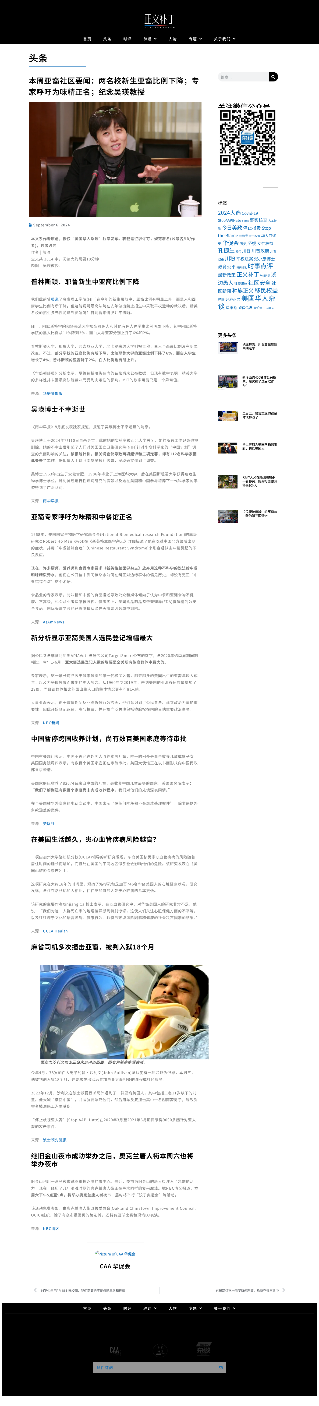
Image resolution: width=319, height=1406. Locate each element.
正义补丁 (248, 274)
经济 (221, 299)
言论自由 (259, 307)
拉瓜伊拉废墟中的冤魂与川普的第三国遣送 (259, 513)
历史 (243, 243)
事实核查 (258, 220)
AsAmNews (53, 622)
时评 (127, 38)
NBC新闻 (51, 722)
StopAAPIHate (229, 220)
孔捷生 (226, 250)
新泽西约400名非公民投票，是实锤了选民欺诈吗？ (259, 381)
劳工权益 (254, 236)
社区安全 (259, 282)
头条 (107, 38)
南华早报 (51, 500)
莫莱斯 (231, 307)
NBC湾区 (51, 1228)
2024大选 (229, 212)
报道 (55, 299)
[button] (223, 139)
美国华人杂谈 (246, 302)
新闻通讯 (242, 267)
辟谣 (147, 38)
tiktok (245, 220)
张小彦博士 (264, 259)
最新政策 (227, 274)
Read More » (250, 354)
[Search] (273, 76)
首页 (87, 38)
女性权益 (265, 243)
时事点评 (260, 265)
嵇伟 (238, 251)
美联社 (49, 823)
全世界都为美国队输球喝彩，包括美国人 (259, 446)
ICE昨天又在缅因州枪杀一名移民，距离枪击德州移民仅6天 (259, 481)
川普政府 (260, 250)
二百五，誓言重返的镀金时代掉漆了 (259, 415)
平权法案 (244, 259)
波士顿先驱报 (55, 1139)
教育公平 (227, 266)
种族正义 (243, 290)
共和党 (243, 235)
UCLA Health (55, 931)
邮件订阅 (104, 1367)
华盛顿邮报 (53, 393)
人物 (173, 38)
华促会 (231, 243)
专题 (193, 38)
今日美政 (232, 227)
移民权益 (266, 290)
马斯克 (270, 308)
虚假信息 (245, 307)
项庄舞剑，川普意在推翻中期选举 (259, 346)
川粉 (230, 258)
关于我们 (222, 38)
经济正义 (232, 299)
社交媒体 (240, 283)
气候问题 (265, 275)
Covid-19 (250, 213)
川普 (246, 251)
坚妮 (252, 243)
